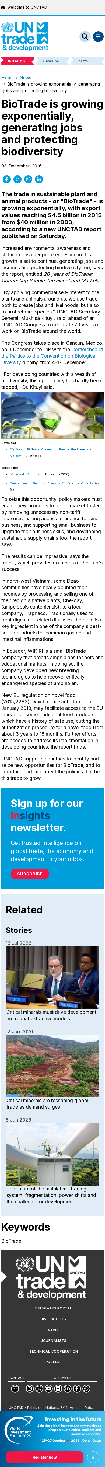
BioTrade (11, 1241)
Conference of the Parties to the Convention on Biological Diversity (52, 356)
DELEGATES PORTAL (53, 1308)
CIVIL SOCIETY (53, 1319)
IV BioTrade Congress (25, 474)
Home (7, 77)
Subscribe (30, 874)
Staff (54, 1330)
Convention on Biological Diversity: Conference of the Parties (54, 483)
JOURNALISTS (53, 1341)
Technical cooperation (53, 1351)
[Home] (24, 36)
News (25, 77)
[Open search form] (85, 36)
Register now (45, 1457)
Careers (54, 1362)
